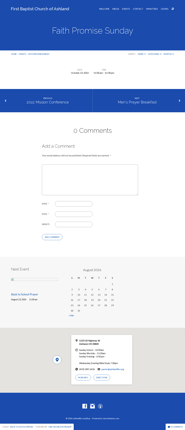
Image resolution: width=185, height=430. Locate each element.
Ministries (152, 9)
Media (115, 9)
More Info (83, 377)
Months (168, 54)
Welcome (104, 9)
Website (46, 224)
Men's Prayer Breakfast (137, 102)
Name (45, 204)
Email (45, 214)
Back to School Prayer (24, 294)
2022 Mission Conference (48, 102)
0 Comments (177, 427)
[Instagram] (92, 406)
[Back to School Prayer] (34, 287)
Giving (164, 9)
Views (141, 54)
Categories (153, 54)
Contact (138, 9)
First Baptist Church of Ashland (40, 9)
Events (126, 9)
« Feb (71, 315)
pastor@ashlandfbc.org (112, 369)
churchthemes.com (111, 418)
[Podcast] (100, 406)
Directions (101, 377)
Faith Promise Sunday (38, 54)
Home (14, 54)
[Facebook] (84, 406)
